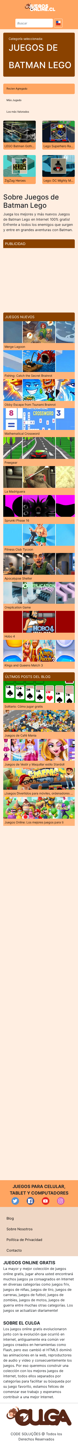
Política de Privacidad (24, 1239)
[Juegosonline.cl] (40, 7)
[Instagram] (61, 1201)
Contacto (14, 1250)
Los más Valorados (17, 111)
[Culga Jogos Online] (39, 1416)
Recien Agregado (16, 88)
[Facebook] (30, 1201)
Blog (10, 1218)
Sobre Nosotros (19, 1229)
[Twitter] (15, 1201)
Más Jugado (13, 100)
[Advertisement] (39, 278)
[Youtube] (45, 1201)
